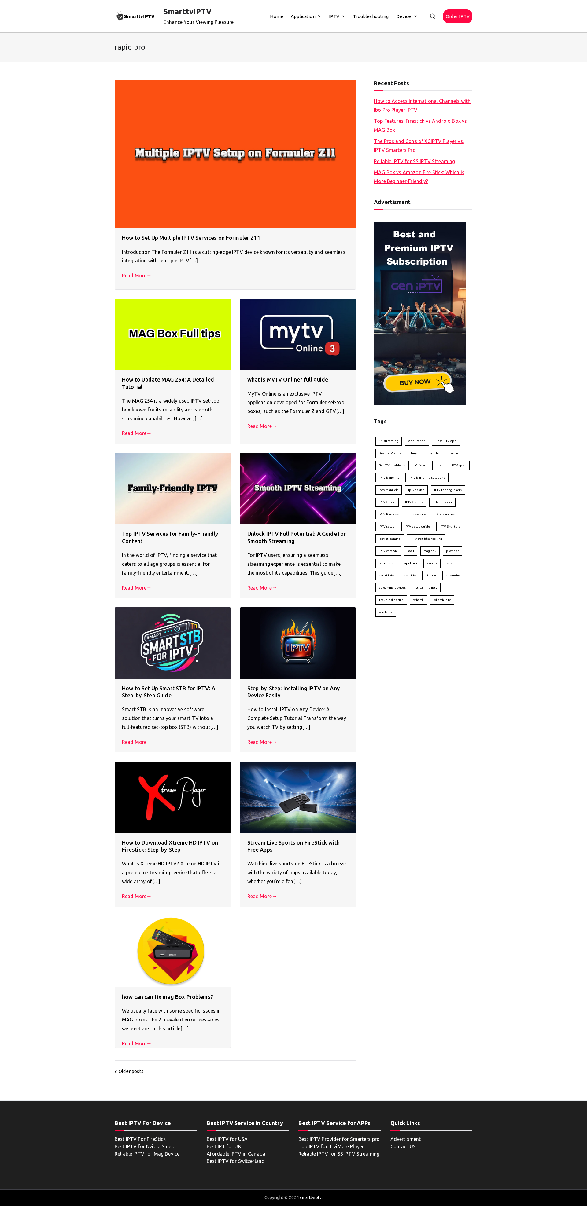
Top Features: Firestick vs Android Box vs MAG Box (420, 125)
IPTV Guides (414, 502)
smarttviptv (311, 1197)
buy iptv (432, 453)
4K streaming (388, 441)
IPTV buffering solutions (427, 477)
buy (413, 453)
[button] (319, 16)
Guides (420, 465)
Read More (134, 275)
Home (276, 16)
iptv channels (388, 490)
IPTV (334, 16)
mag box (430, 551)
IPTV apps (458, 465)
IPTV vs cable (388, 551)
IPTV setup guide (417, 526)
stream (431, 575)
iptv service (417, 514)
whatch (418, 599)
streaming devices (392, 587)
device (453, 453)
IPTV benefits (389, 477)
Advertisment (405, 1139)
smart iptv (386, 575)
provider (452, 551)
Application (303, 16)
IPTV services (445, 514)
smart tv (410, 575)
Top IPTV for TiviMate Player (331, 1146)
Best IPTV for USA (227, 1139)
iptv (439, 465)
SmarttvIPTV (188, 11)
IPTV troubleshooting (426, 538)
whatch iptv (442, 599)
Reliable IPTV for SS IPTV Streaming (414, 161)
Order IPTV (458, 16)
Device (403, 16)
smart (451, 563)
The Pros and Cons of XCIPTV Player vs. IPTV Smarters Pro (419, 145)
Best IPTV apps (390, 453)
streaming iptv (426, 587)
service (432, 563)
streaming (453, 575)
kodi (411, 551)
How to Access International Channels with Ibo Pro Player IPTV (422, 105)
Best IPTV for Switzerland (236, 1161)
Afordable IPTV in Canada (236, 1154)
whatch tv (386, 612)
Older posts (131, 1071)
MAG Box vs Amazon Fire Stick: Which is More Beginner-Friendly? (419, 177)
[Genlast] (420, 313)
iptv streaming (390, 538)
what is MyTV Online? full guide (287, 379)
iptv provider (442, 502)
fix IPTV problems (392, 465)
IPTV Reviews (389, 514)
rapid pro (410, 563)
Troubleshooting (371, 16)
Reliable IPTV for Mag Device (147, 1154)
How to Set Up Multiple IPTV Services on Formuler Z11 (191, 238)
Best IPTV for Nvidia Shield (145, 1146)
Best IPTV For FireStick (140, 1139)
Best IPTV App (446, 441)
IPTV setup (387, 526)
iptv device (416, 490)
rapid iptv (386, 563)
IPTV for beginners (448, 490)
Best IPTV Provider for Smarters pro (339, 1139)
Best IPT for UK (224, 1146)
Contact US (403, 1146)
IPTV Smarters (450, 526)
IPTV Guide (387, 502)
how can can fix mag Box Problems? (167, 997)
